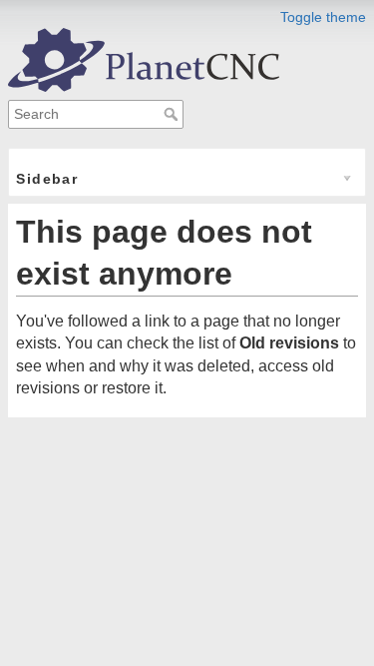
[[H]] (143, 58)
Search (173, 114)
